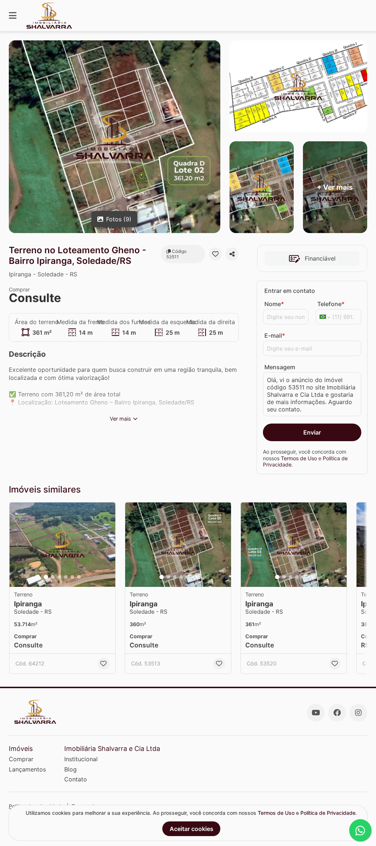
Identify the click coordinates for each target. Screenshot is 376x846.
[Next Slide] (107, 544)
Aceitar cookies (191, 828)
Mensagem (279, 367)
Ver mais (120, 418)
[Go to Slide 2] (52, 577)
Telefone (330, 304)
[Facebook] (337, 713)
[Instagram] (358, 713)
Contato (75, 779)
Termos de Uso (299, 458)
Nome (274, 304)
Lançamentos (27, 769)
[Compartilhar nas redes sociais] (232, 254)
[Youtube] (316, 713)
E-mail (274, 335)
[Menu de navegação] (13, 15)
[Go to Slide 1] (46, 577)
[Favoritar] (215, 254)
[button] (62, 544)
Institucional (81, 759)
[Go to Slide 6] (79, 577)
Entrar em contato (289, 290)
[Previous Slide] (17, 544)
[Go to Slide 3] (59, 577)
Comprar (21, 759)
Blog (70, 769)
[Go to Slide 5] (72, 577)
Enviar (312, 432)
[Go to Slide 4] (66, 577)
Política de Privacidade (327, 813)
